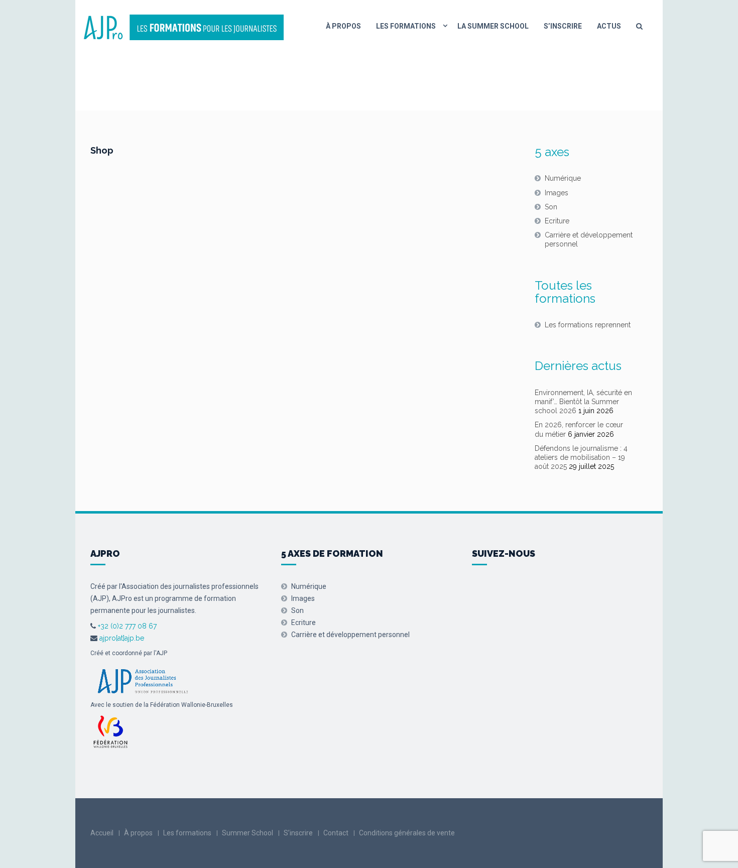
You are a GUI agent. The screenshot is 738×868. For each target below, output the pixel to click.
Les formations (406, 26)
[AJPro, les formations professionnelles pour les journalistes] (183, 26)
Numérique (563, 178)
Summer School (247, 833)
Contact (335, 833)
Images (556, 193)
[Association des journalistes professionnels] (142, 680)
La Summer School (493, 26)
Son (551, 207)
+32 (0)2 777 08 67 (126, 626)
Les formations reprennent (588, 325)
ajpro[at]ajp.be (121, 638)
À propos (343, 26)
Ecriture (557, 221)
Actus (609, 26)
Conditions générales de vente (407, 833)
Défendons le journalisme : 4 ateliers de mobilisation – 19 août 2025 (581, 457)
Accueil (101, 833)
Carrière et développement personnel (589, 239)
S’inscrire (563, 26)
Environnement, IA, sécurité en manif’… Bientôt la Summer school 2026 (583, 402)
